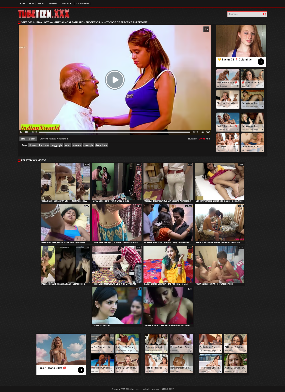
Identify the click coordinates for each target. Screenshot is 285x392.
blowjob (33, 145)
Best (31, 3)
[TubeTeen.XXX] (47, 13)
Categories (83, 3)
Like (23, 139)
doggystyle (56, 145)
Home (22, 3)
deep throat (101, 145)
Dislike (32, 139)
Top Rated (67, 3)
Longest (54, 3)
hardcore (44, 145)
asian (67, 145)
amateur (76, 145)
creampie (88, 145)
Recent (41, 3)
